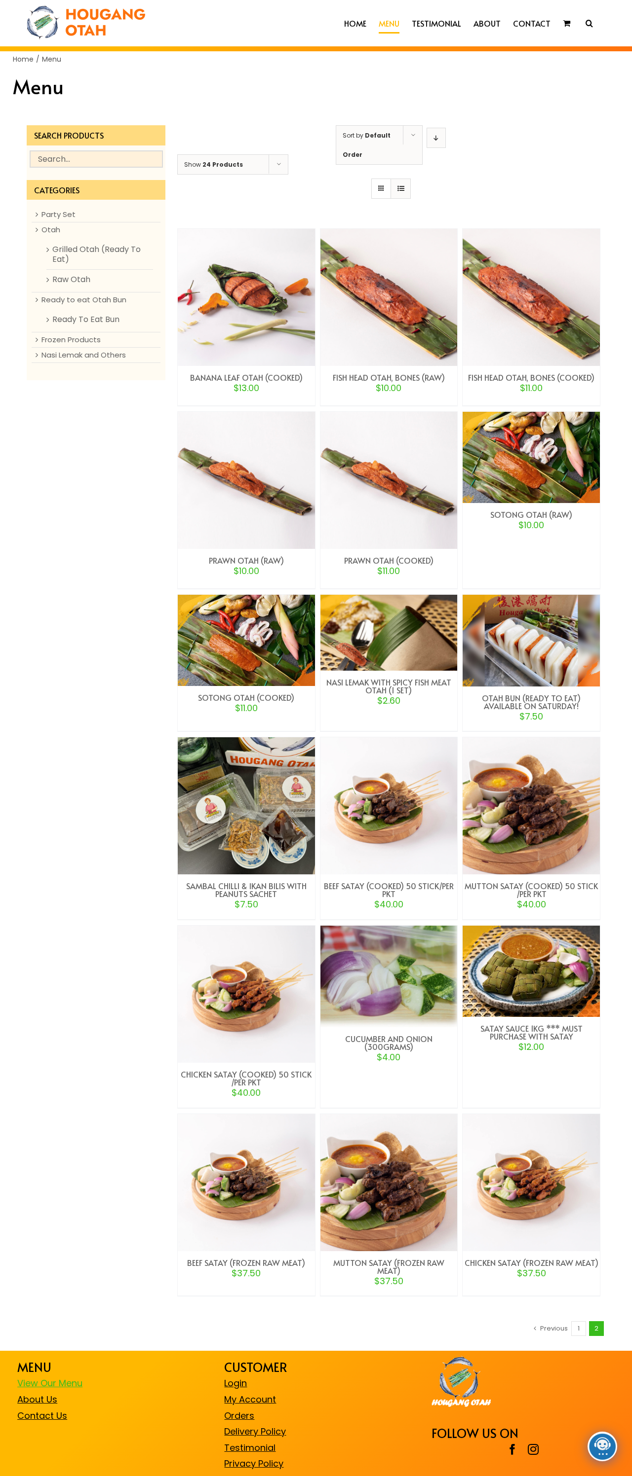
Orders (239, 1415)
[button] (589, 23)
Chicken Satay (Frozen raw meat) (531, 1262)
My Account (250, 1399)
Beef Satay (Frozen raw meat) (246, 1262)
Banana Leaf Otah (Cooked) (246, 377)
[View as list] (400, 188)
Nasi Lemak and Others (83, 355)
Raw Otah (71, 280)
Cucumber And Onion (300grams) (389, 1042)
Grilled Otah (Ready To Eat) (96, 254)
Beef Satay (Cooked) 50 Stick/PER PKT (389, 889)
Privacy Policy (253, 1463)
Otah (50, 230)
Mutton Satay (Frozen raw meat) (388, 1266)
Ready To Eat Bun (85, 319)
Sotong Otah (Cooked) (246, 697)
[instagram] (533, 1449)
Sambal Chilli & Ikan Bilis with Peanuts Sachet (246, 889)
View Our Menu (49, 1383)
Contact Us (42, 1415)
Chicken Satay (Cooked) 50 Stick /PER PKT (246, 1078)
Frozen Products (71, 340)
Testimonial (250, 1447)
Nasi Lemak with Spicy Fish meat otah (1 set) (388, 686)
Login (235, 1383)
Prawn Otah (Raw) (246, 560)
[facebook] (512, 1449)
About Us (37, 1399)
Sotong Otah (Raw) (531, 514)
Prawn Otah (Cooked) (389, 560)
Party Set (58, 214)
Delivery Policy (255, 1431)
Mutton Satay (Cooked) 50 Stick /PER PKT (531, 889)
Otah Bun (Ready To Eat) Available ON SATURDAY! (531, 701)
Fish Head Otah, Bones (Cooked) (531, 377)
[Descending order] (436, 138)
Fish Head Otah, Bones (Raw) (389, 377)
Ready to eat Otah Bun (83, 300)
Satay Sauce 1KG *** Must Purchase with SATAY (531, 1032)
